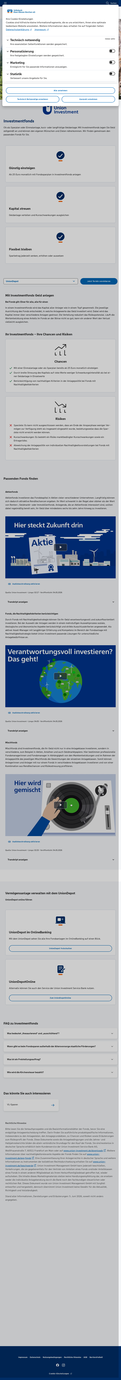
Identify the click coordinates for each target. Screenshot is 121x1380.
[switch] (112, 51)
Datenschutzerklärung (18, 29)
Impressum (40, 29)
